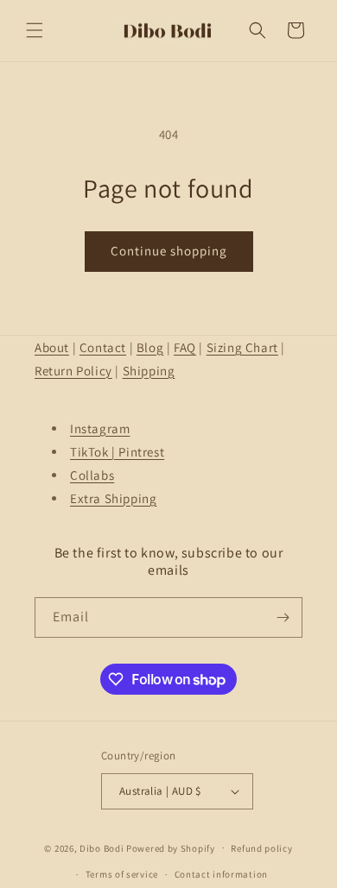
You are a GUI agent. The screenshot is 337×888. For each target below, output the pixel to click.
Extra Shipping (113, 498)
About (52, 347)
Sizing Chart (242, 347)
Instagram (100, 428)
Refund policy (261, 848)
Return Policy (73, 370)
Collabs (92, 475)
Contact (102, 347)
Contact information (221, 874)
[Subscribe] (283, 617)
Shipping (149, 370)
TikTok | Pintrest (117, 452)
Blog (150, 347)
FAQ (185, 347)
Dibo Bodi (101, 847)
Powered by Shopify (170, 847)
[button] (35, 30)
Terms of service (122, 874)
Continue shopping (169, 250)
